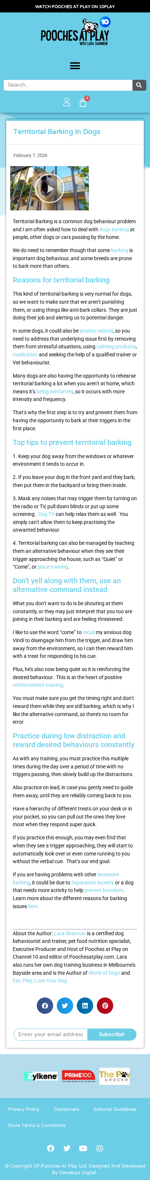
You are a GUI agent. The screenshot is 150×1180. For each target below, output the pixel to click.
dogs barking (114, 229)
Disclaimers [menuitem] (66, 1110)
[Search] (139, 85)
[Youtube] (83, 1148)
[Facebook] (50, 1148)
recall (89, 632)
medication (25, 355)
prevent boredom (103, 890)
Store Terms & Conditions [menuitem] (37, 1126)
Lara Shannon (70, 933)
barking (119, 250)
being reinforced (54, 392)
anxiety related (96, 331)
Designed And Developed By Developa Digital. (98, 1169)
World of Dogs (104, 973)
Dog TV (46, 514)
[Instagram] (99, 1148)
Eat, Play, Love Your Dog (40, 981)
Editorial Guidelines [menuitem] (115, 1110)
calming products (116, 347)
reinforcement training (38, 685)
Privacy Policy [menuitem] (23, 1110)
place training (53, 567)
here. (33, 906)
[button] (75, 66)
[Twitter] (67, 1148)
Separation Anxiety (92, 883)
